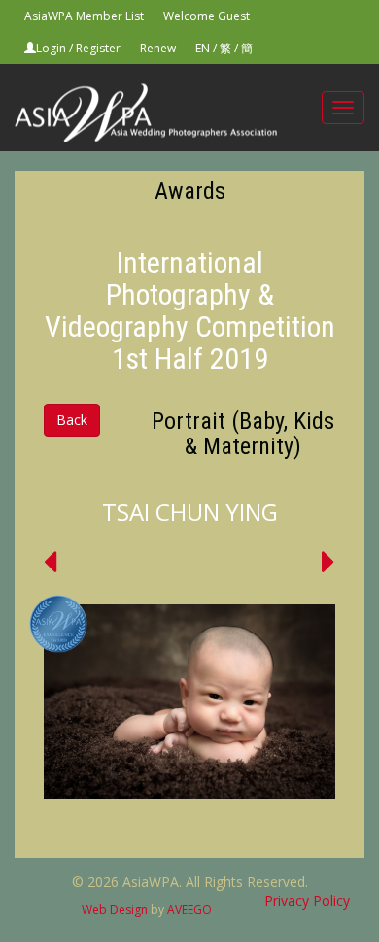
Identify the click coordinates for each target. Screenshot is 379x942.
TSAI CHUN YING (190, 512)
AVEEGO (189, 909)
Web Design (115, 909)
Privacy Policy (307, 901)
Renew (158, 48)
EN (202, 48)
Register (98, 48)
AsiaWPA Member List (84, 16)
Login (51, 48)
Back (71, 419)
